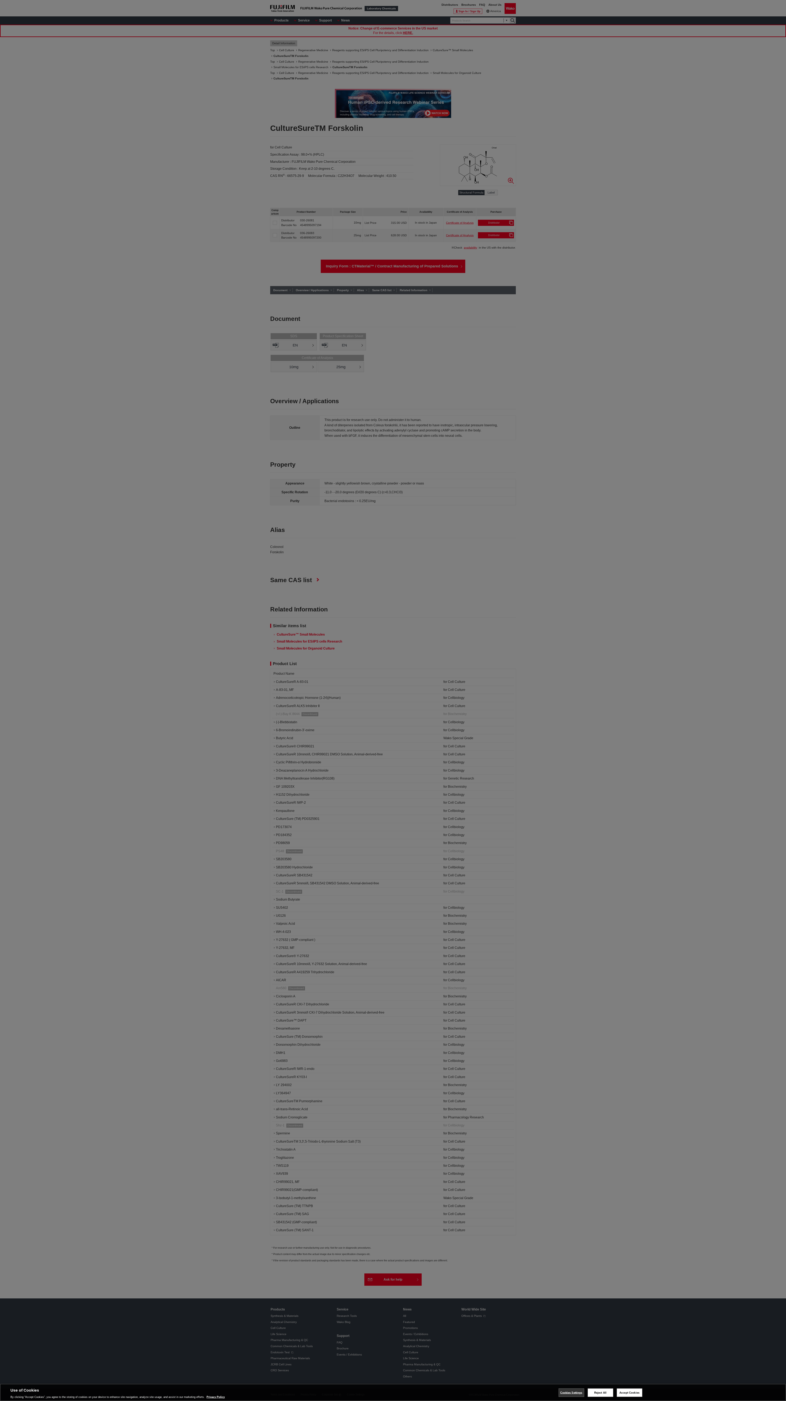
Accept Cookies (629, 1392)
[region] (393, 1392)
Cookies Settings (571, 1392)
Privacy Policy (216, 1396)
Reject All (600, 1392)
